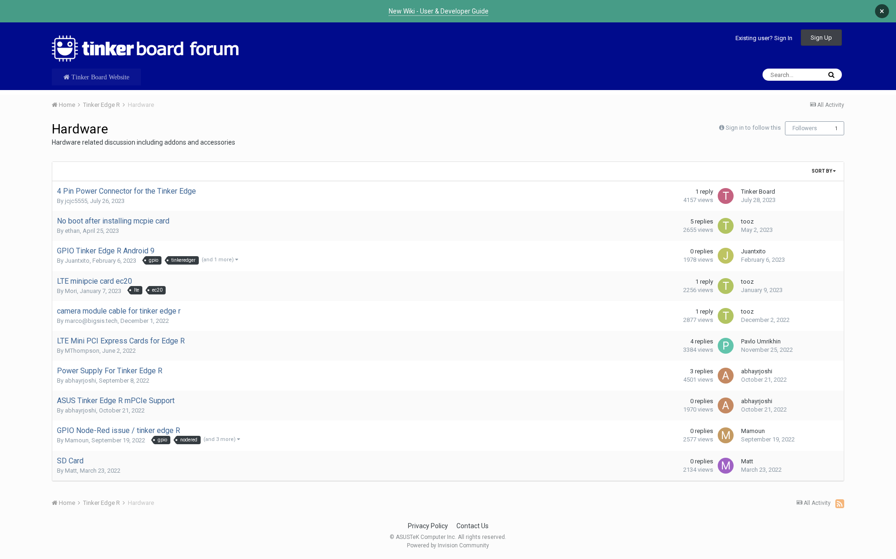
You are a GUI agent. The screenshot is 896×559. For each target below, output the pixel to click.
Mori (71, 290)
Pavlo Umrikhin (761, 341)
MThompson (82, 350)
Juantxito (77, 260)
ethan (72, 230)
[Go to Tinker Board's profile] (726, 196)
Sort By (822, 171)
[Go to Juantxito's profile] (726, 256)
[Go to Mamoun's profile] (726, 435)
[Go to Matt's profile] (726, 466)
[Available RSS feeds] (839, 503)
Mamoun (77, 440)
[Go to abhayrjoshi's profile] (726, 376)
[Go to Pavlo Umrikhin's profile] (726, 346)
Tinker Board (758, 191)
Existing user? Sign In (763, 38)
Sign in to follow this (753, 127)
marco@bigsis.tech (91, 320)
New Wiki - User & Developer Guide (439, 11)
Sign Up (821, 37)
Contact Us (472, 526)
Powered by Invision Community (448, 545)
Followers (804, 128)
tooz (747, 221)
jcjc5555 (76, 200)
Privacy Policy (428, 526)
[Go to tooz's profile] (726, 226)
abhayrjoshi (80, 380)
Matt (71, 470)
